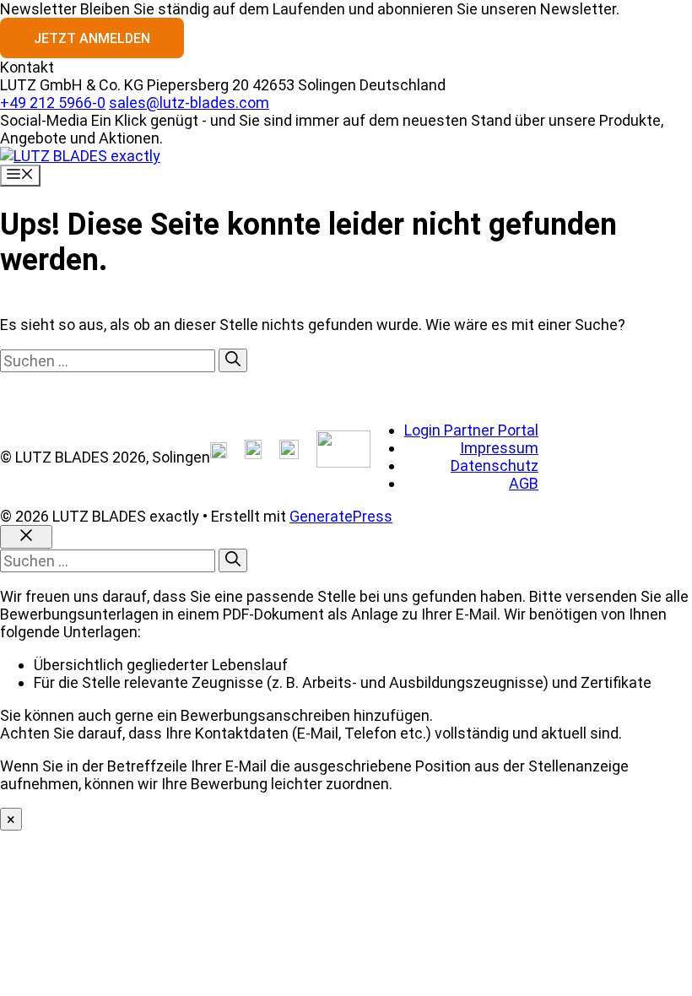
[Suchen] (233, 360)
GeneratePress (340, 516)
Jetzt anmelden (92, 38)
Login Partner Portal (471, 430)
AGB (523, 483)
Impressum (499, 448)
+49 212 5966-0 (52, 102)
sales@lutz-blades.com (189, 102)
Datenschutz (494, 465)
